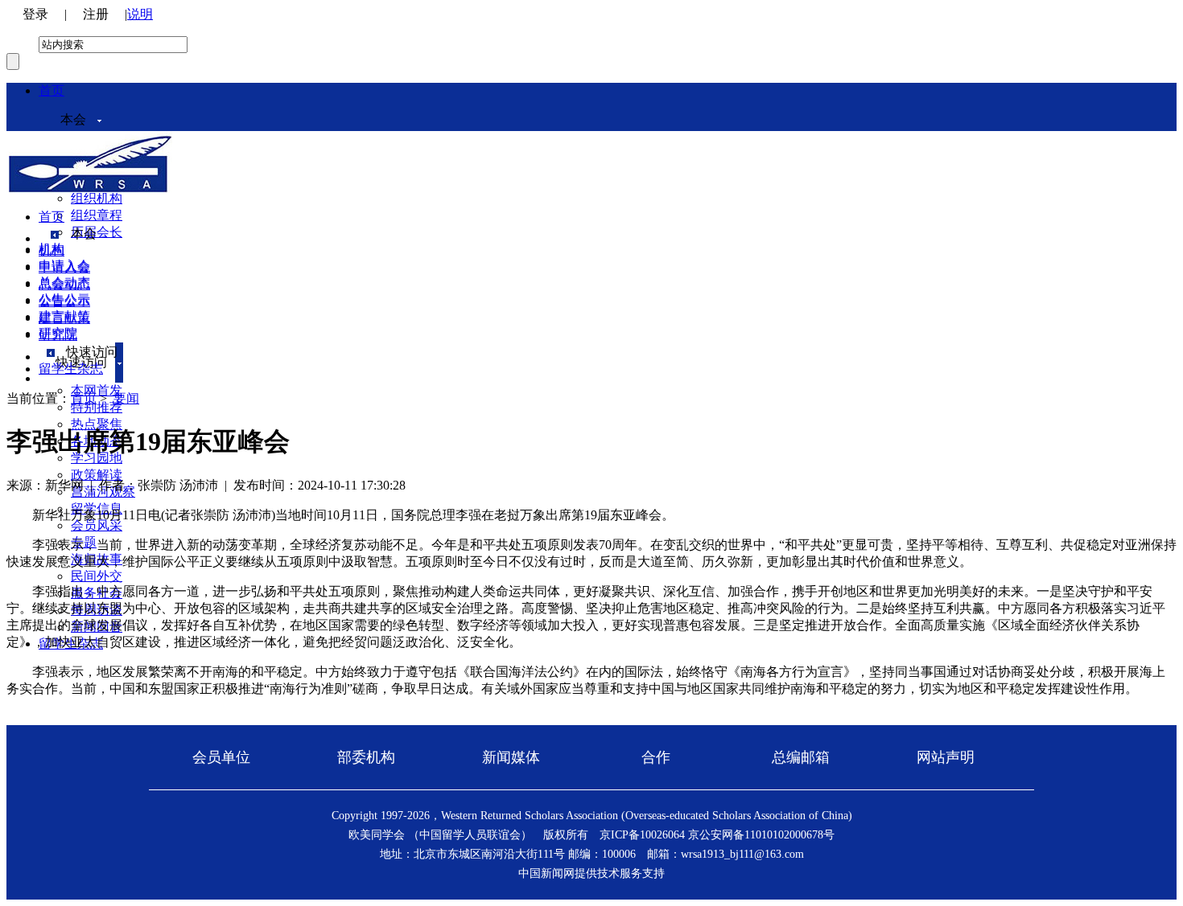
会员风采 (96, 525)
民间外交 (96, 576)
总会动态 (64, 284)
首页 (51, 90)
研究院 (58, 335)
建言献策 (64, 318)
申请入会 (64, 267)
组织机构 (96, 198)
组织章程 (96, 215)
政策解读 (96, 475)
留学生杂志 (71, 368)
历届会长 (96, 232)
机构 (51, 250)
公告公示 (64, 301)
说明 (140, 14)
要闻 (126, 398)
